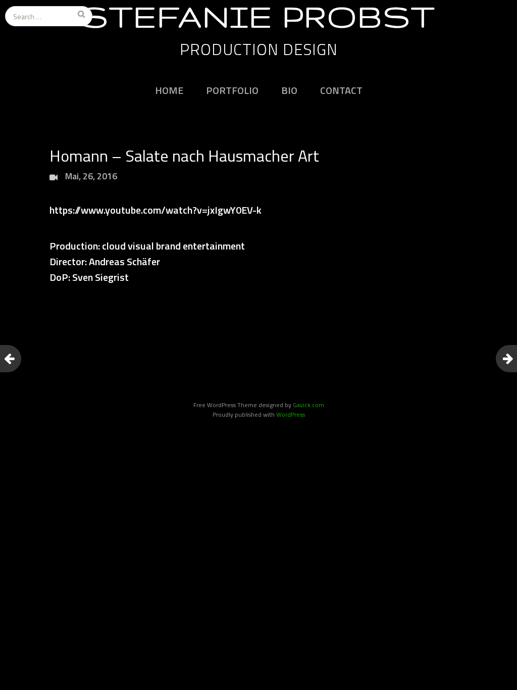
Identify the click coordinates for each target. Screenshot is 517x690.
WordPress (290, 414)
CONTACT (341, 90)
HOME (169, 90)
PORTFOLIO (232, 90)
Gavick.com (308, 405)
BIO (289, 90)
